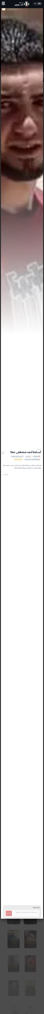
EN (35, 3)
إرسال (8, 913)
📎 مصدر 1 (5, 474)
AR (39, 3)
